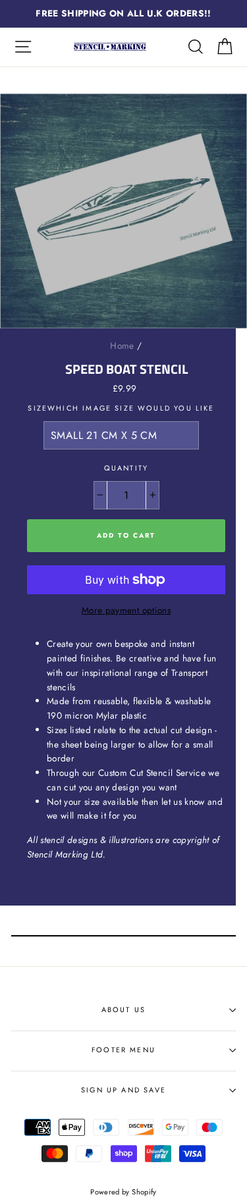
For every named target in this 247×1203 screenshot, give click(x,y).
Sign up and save (123, 1090)
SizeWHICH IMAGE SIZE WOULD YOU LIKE (121, 408)
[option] (123, 14)
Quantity (126, 468)
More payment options (126, 610)
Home (122, 345)
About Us (123, 1009)
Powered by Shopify (123, 1192)
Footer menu (123, 1049)
